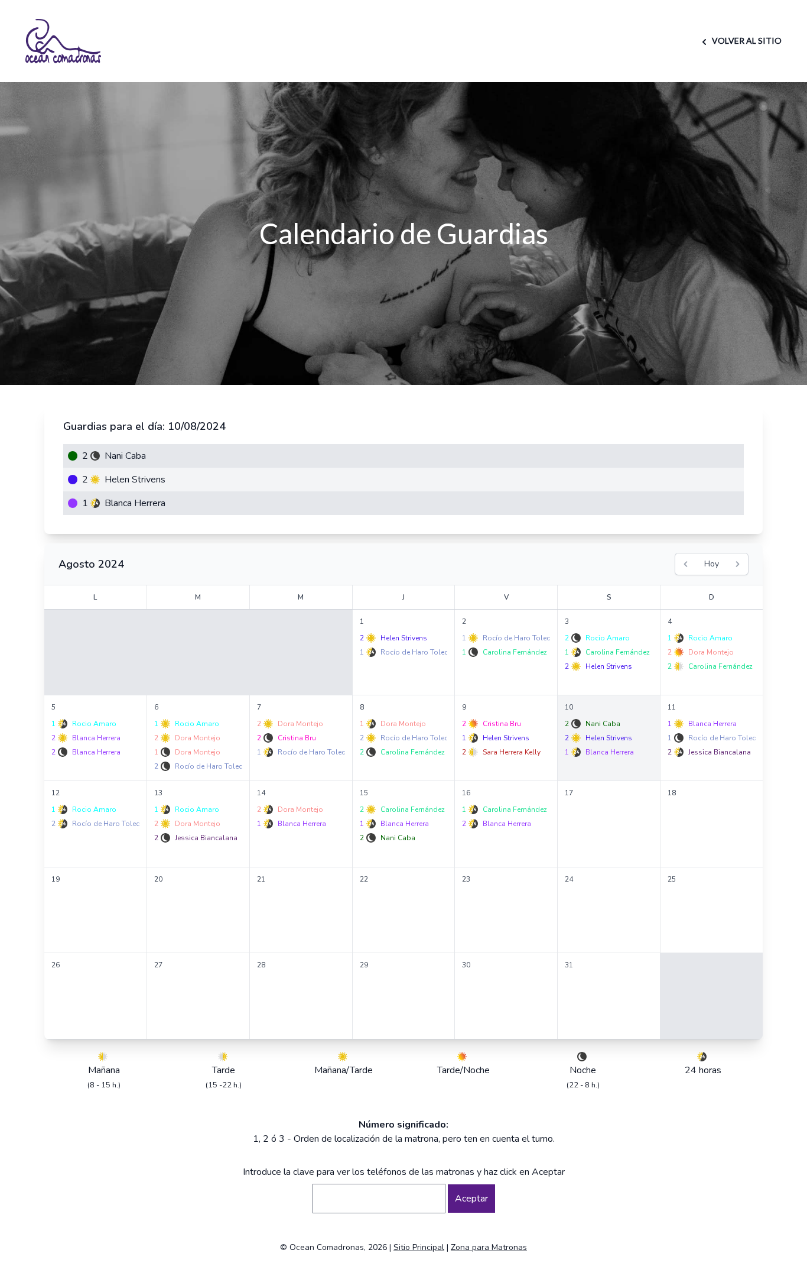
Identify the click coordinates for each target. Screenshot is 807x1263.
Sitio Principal (418, 1247)
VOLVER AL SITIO (746, 40)
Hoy (711, 563)
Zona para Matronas (489, 1247)
